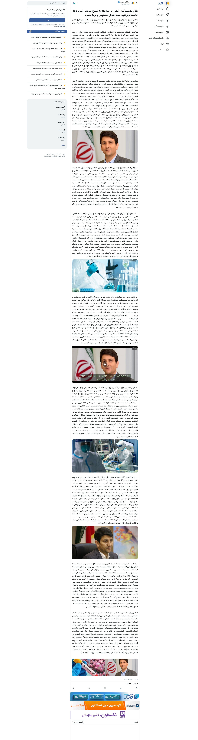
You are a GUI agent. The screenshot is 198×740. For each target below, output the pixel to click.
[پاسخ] (105, 688)
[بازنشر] (89, 688)
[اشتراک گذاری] (73, 688)
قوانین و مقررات (61, 26)
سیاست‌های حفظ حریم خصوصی (39, 25)
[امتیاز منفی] (121, 688)
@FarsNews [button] (126, 4)
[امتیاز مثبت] (137, 688)
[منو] (77, 3)
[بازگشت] (136, 3)
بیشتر (63, 145)
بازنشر (135, 684)
